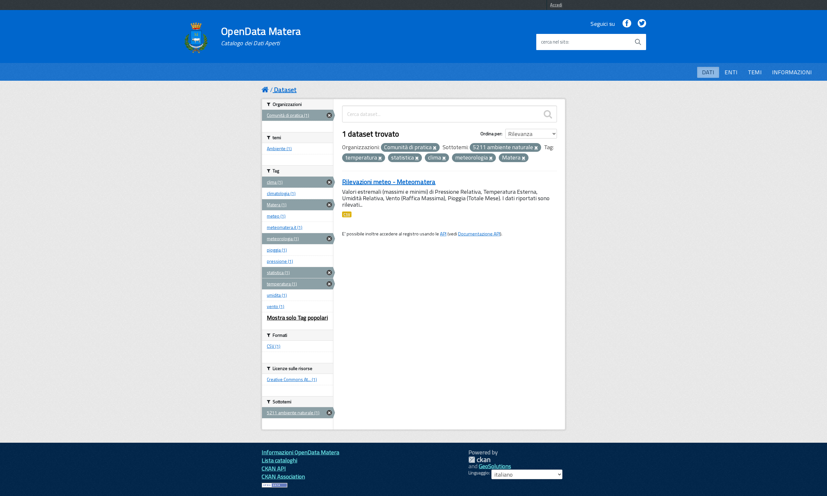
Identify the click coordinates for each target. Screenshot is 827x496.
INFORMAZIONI (792, 72)
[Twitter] (642, 23)
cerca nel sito (554, 42)
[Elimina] (434, 147)
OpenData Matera (261, 36)
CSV (346, 214)
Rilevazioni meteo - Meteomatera (388, 182)
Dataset (285, 90)
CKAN (479, 459)
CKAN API (274, 468)
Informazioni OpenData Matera (300, 452)
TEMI (755, 72)
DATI (708, 72)
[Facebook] (627, 23)
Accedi (556, 5)
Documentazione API (479, 233)
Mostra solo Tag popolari (297, 317)
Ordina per (490, 133)
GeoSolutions (495, 466)
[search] (548, 114)
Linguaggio (478, 473)
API (443, 233)
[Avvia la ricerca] (638, 42)
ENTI (731, 72)
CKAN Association (283, 476)
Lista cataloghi (279, 460)
